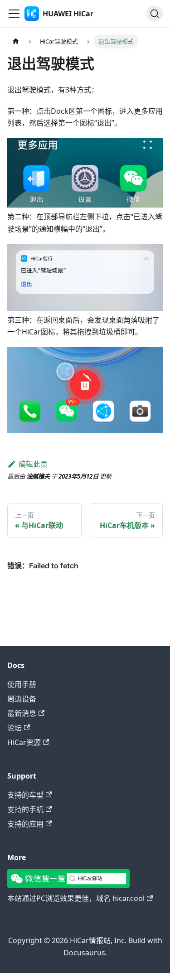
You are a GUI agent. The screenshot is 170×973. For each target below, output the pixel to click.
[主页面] (15, 41)
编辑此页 (33, 464)
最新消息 (21, 713)
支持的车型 (25, 795)
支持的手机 (25, 809)
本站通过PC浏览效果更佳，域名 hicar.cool (76, 898)
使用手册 (21, 684)
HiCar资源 (24, 742)
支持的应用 (25, 824)
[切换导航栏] (14, 13)
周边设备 (21, 699)
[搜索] (154, 13)
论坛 (14, 728)
